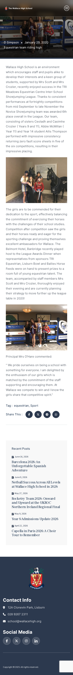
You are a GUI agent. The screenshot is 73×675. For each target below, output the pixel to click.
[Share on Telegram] (47, 414)
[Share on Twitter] (38, 414)
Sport (34, 405)
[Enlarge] (62, 162)
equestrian (21, 405)
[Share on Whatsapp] (56, 414)
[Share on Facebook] (29, 414)
